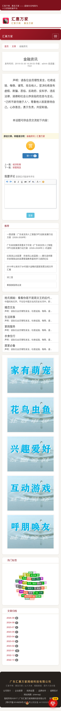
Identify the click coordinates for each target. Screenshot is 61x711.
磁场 (34, 575)
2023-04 (12, 636)
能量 (29, 575)
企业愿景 (19, 690)
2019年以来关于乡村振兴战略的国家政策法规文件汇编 (30, 268)
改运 (38, 576)
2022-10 (12, 659)
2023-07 (12, 627)
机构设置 (30, 690)
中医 (42, 585)
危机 (29, 579)
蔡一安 (35, 589)
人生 (21, 583)
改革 (28, 573)
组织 (21, 579)
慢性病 (29, 598)
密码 (25, 583)
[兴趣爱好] (30, 454)
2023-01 (12, 650)
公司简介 (7, 690)
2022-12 (12, 655)
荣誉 (30, 588)
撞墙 (24, 597)
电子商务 (28, 593)
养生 (34, 584)
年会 (19, 589)
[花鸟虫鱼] (30, 415)
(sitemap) (37, 694)
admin (45, 63)
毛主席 (33, 573)
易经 (37, 574)
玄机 (22, 576)
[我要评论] (56, 66)
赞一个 (31, 155)
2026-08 (12, 617)
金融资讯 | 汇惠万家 (36, 136)
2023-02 (12, 645)
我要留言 (53, 698)
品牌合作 (42, 690)
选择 (27, 596)
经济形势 (17, 164)
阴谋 (25, 579)
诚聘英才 (54, 690)
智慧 (32, 596)
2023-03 (12, 641)
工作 (21, 593)
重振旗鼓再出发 (14, 284)
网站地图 (28, 694)
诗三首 (10, 277)
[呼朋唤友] (30, 531)
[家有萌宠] (30, 375)
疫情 (40, 577)
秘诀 (38, 584)
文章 (14, 46)
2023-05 (12, 631)
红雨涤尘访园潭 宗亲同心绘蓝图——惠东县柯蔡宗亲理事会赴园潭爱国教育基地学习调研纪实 (29, 257)
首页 (6, 46)
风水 (24, 575)
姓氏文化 (39, 589)
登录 (30, 215)
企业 (26, 588)
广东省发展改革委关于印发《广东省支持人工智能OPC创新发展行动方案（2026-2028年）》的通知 (29, 246)
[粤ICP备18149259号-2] (16, 702)
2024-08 (12, 622)
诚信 (21, 588)
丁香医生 (29, 583)
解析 (18, 584)
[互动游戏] (30, 493)
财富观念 (17, 167)
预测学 (38, 580)
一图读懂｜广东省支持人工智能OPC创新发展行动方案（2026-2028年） (30, 236)
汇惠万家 (7, 36)
